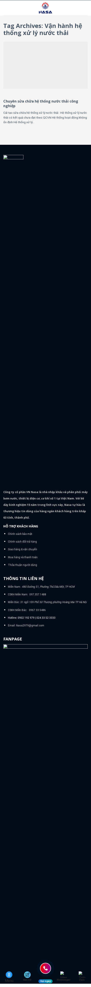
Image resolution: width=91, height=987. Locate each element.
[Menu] (6, 7)
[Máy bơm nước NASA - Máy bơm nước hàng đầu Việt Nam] (45, 8)
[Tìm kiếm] (86, 8)
